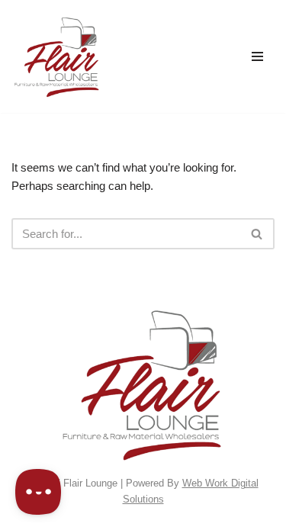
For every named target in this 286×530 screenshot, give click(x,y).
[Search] (257, 233)
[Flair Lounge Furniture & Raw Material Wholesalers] (57, 56)
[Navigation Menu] (257, 56)
